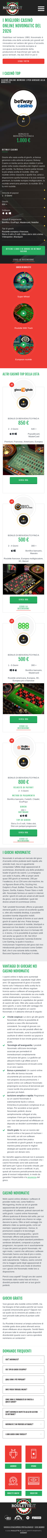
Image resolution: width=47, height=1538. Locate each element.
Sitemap (23, 1532)
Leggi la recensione (23, 260)
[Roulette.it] (12, 14)
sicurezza (32, 1177)
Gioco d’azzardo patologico (18, 1527)
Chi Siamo (39, 1527)
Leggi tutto (23, 61)
